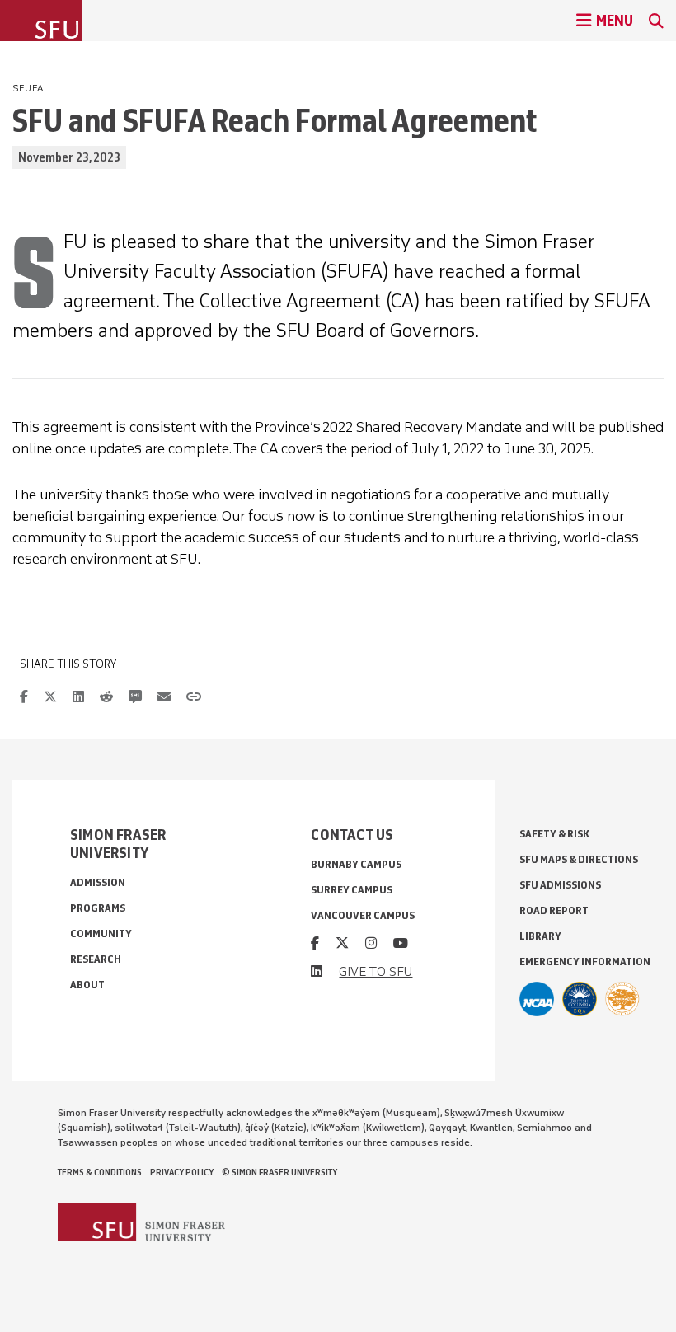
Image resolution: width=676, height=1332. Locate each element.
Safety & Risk (554, 834)
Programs (97, 908)
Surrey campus (351, 890)
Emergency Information (584, 961)
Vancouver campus (363, 915)
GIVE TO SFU (375, 971)
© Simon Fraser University (279, 1172)
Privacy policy (182, 1172)
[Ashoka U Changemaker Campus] (622, 999)
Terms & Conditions (100, 1172)
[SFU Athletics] (536, 999)
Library (540, 936)
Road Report (554, 910)
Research (95, 959)
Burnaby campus (356, 864)
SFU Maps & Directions (578, 859)
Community (101, 933)
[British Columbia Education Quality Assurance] (579, 999)
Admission (97, 882)
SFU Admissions (560, 885)
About (87, 985)
